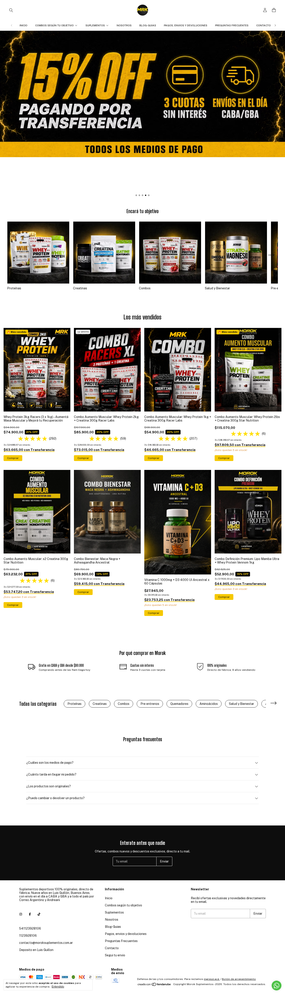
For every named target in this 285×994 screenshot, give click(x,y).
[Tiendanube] (154, 985)
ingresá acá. (212, 979)
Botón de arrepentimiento (239, 979)
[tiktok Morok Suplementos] (39, 914)
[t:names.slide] (142, 111)
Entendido (58, 986)
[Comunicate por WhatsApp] (276, 985)
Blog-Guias (147, 25)
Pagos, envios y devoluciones (185, 25)
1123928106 (28, 935)
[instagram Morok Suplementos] (20, 914)
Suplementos (95, 25)
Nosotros (124, 25)
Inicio (23, 25)
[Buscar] (11, 10)
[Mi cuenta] (265, 10)
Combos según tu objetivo (54, 25)
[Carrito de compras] (274, 10)
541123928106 (30, 928)
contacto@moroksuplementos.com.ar (46, 943)
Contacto (263, 25)
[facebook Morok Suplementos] (29, 914)
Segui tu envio (115, 955)
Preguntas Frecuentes (231, 25)
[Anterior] (11, 25)
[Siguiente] (275, 25)
